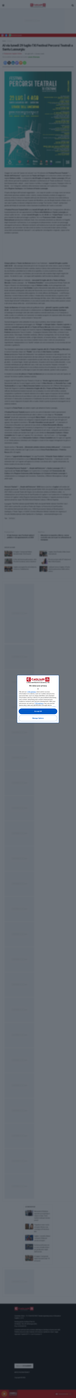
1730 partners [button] (31, 692)
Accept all (38, 711)
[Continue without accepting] (38, 689)
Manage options (38, 718)
